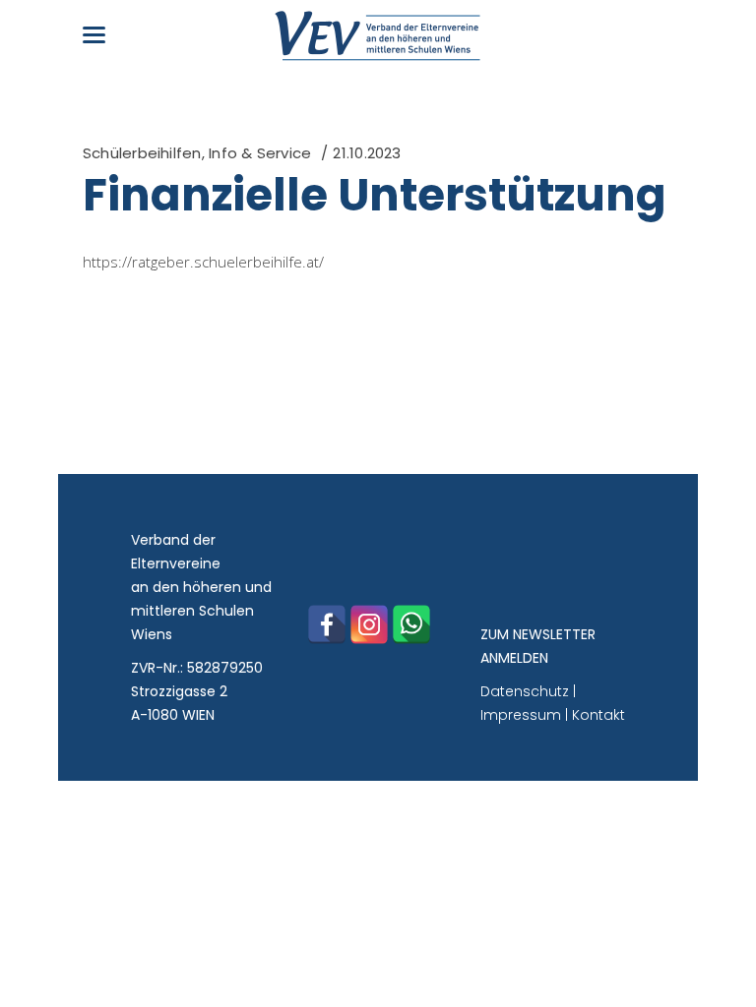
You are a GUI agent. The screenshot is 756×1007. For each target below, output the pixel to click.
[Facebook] (326, 624)
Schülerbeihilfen (142, 153)
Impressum (520, 715)
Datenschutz (524, 691)
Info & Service (260, 153)
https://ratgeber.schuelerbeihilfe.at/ (203, 261)
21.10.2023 (367, 153)
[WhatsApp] (411, 624)
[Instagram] (369, 624)
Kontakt (598, 715)
